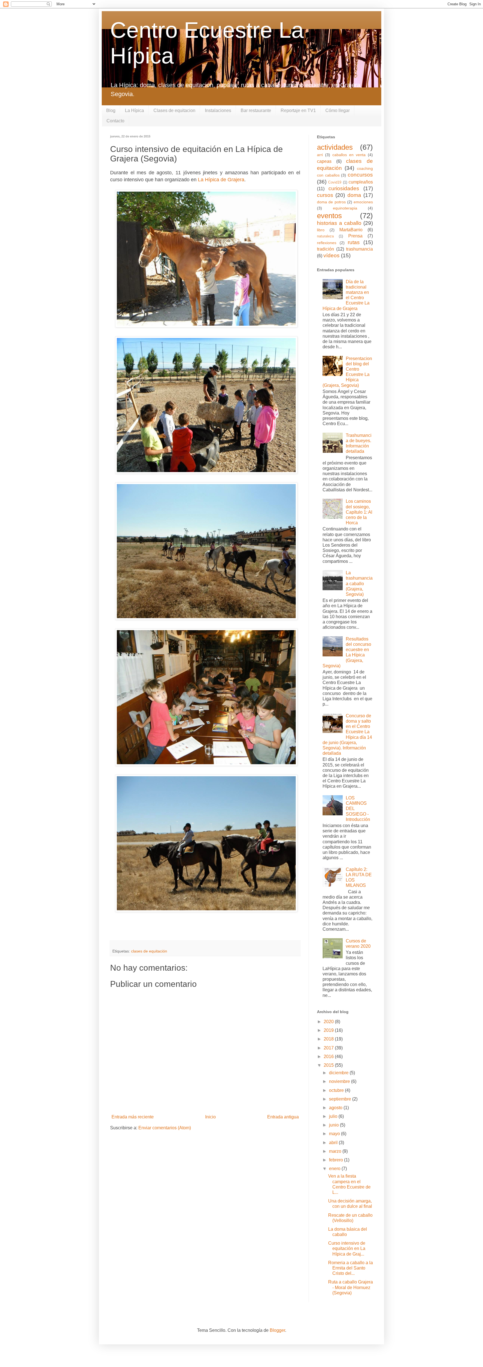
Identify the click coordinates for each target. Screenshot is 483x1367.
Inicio (210, 1116)
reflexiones (326, 242)
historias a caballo (339, 223)
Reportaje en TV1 (298, 110)
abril (334, 1142)
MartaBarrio (351, 229)
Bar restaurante (256, 110)
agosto (336, 1107)
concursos (360, 175)
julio (333, 1116)
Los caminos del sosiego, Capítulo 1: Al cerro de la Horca (359, 512)
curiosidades (343, 188)
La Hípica (134, 110)
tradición (325, 249)
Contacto (115, 120)
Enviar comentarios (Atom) (164, 1127)
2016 (329, 1056)
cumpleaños (361, 182)
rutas (354, 242)
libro (321, 230)
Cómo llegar (337, 110)
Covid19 (334, 182)
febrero (336, 1160)
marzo (335, 1151)
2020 (329, 1021)
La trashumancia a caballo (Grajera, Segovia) (359, 583)
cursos (325, 195)
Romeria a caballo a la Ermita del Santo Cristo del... (350, 1268)
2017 (329, 1048)
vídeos (331, 255)
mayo (335, 1133)
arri (320, 155)
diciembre (339, 1072)
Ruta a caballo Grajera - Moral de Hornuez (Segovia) (350, 1287)
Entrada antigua (283, 1116)
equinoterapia (345, 208)
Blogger (277, 1330)
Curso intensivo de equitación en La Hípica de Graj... (346, 1248)
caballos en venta (349, 155)
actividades (335, 147)
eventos (329, 216)
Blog (110, 110)
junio (334, 1125)
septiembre (340, 1099)
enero (335, 1168)
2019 (329, 1030)
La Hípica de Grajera (221, 179)
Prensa (355, 236)
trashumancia (359, 249)
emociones (363, 202)
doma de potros (331, 202)
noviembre (340, 1081)
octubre (337, 1090)
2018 (329, 1039)
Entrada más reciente (133, 1116)
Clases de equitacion (174, 110)
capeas (324, 161)
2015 (329, 1065)
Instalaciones (218, 110)
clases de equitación (149, 951)
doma (354, 195)
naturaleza (325, 236)
